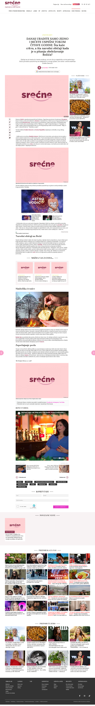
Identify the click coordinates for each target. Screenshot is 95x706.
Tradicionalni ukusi (70, 687)
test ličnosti (80, 687)
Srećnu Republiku (40, 130)
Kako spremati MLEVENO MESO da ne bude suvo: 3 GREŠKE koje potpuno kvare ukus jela (33, 467)
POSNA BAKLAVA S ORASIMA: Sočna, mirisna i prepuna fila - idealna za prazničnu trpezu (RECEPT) (80, 117)
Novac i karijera (45, 684)
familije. (40, 244)
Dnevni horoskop (66, 4)
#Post (32, 484)
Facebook (49, 402)
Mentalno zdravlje (9, 686)
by (45, 67)
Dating (19, 687)
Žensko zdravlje (9, 687)
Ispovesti (20, 686)
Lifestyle (45, 681)
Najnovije (56, 4)
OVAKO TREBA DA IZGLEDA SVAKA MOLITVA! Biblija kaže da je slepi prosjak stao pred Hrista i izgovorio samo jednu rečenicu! (59, 279)
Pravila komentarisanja (29, 701)
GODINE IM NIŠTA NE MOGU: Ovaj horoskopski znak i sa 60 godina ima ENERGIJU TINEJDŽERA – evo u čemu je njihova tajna (79, 645)
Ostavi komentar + (60, 506)
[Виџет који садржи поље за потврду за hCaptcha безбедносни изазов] (26, 506)
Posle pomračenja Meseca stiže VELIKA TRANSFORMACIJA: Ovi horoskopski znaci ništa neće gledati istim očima (58, 645)
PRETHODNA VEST (20, 463)
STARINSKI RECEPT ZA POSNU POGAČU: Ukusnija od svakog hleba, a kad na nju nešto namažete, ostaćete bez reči (25, 279)
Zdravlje (9, 681)
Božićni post (26, 122)
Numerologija (81, 686)
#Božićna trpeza (22, 484)
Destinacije (44, 686)
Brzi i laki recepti (69, 684)
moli (34, 252)
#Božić (19, 481)
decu (31, 144)
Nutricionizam (9, 689)
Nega (55, 684)
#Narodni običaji (62, 481)
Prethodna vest (22, 477)
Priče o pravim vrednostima (17, 11)
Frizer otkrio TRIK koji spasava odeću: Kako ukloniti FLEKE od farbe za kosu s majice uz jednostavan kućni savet (51, 467)
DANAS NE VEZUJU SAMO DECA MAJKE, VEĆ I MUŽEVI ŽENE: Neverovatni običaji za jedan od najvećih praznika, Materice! (42, 279)
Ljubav (20, 681)
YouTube (61, 402)
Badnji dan (19, 337)
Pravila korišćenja (20, 701)
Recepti (68, 681)
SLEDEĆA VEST (65, 463)
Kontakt (37, 701)
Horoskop (72, 135)
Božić (22, 119)
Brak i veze (20, 684)
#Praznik (28, 481)
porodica (59, 225)
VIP (6, 664)
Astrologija (82, 681)
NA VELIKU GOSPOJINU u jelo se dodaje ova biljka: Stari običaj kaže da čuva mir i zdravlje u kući (79, 96)
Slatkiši (72, 113)
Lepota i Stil (58, 681)
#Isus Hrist (52, 484)
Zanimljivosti (73, 92)
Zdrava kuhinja (21, 275)
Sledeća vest (62, 477)
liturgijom (64, 119)
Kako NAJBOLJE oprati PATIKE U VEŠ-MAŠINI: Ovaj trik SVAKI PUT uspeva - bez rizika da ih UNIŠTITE (36, 669)
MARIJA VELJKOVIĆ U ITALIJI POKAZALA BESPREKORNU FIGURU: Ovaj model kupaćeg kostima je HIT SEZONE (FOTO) (15, 669)
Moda (55, 687)
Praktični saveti (47, 35)
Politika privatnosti (43, 701)
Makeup (55, 686)
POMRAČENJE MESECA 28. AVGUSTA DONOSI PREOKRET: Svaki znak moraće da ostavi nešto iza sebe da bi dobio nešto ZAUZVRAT (80, 139)
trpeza (26, 355)
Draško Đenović (28, 130)
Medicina (8, 684)
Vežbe (7, 691)
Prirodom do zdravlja (54, 664)
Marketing (13, 701)
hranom (42, 341)
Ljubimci (43, 687)
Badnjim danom (33, 136)
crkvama (36, 121)
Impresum (8, 701)
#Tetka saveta (21, 486)
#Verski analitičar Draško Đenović (44, 481)
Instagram (56, 402)
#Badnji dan (42, 484)
